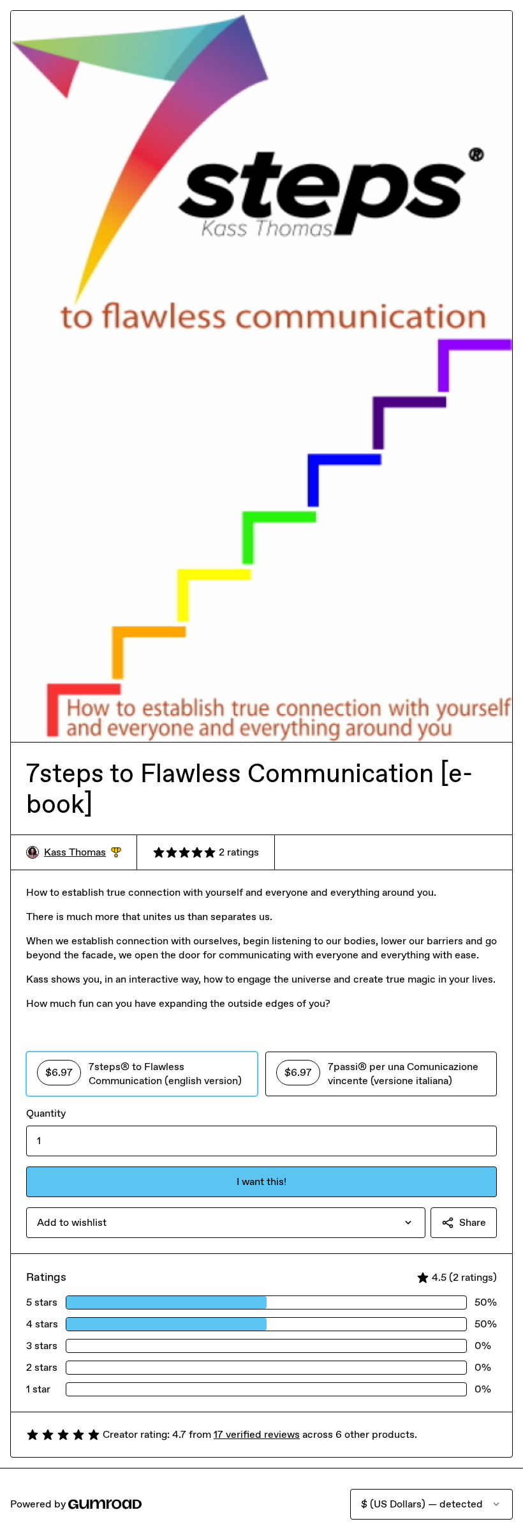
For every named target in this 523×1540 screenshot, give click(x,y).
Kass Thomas (82, 852)
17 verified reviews (257, 1434)
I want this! (261, 1181)
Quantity (46, 1113)
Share (472, 1222)
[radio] (142, 1074)
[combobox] (225, 1222)
